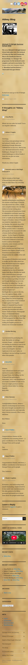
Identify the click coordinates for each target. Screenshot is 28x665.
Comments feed (8, 623)
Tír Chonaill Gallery (8, 651)
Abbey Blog (7, 556)
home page (5, 95)
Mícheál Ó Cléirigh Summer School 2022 (12, 45)
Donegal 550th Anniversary (10, 632)
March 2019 (7, 593)
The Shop (5, 647)
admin (6, 99)
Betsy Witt (8, 362)
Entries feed (7, 620)
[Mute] (21, 543)
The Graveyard (6, 644)
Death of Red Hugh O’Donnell (11, 640)
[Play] (4, 543)
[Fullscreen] (24, 543)
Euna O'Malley (9, 430)
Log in (6, 618)
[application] (14, 537)
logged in (13, 507)
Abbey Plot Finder (7, 655)
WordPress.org (8, 625)
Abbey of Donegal (7, 636)
